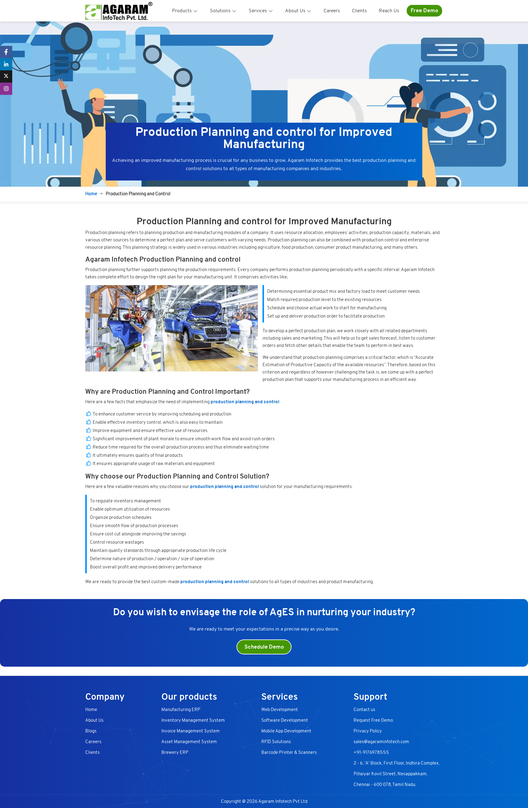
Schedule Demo (264, 646)
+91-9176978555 (371, 752)
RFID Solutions (276, 741)
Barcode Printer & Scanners (289, 752)
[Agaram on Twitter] (6, 76)
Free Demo (424, 10)
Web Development (279, 709)
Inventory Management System (193, 720)
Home (91, 193)
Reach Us (389, 11)
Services (258, 11)
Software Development (284, 720)
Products (182, 11)
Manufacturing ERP (180, 709)
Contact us (364, 709)
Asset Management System (189, 741)
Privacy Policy (368, 731)
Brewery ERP (174, 752)
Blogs (91, 731)
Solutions (220, 11)
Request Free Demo (373, 720)
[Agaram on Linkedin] (6, 64)
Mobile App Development (286, 731)
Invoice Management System (190, 731)
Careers (332, 11)
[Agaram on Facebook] (6, 52)
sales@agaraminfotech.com (381, 741)
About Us (295, 11)
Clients (359, 11)
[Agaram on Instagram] (6, 89)
